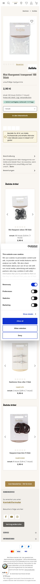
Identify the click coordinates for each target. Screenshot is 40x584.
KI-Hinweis (6, 576)
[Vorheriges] (7, 214)
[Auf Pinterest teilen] (13, 128)
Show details (28, 314)
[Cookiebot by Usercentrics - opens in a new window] (28, 246)
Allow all (20, 321)
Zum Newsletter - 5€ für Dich (20, 484)
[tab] (19, 161)
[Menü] (3, 3)
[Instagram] (17, 517)
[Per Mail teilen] (17, 128)
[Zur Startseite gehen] (15, 3)
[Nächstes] (32, 214)
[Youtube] (11, 517)
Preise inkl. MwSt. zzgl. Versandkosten (17, 97)
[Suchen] (8, 3)
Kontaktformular (12, 502)
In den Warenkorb (20, 116)
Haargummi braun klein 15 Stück (20, 453)
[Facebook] (6, 517)
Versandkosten (29, 570)
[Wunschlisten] (26, 3)
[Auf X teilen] (9, 128)
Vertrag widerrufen (14, 524)
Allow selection (20, 328)
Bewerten (20, 64)
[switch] (34, 291)
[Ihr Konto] (31, 3)
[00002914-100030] (20, 38)
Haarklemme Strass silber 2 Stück (20, 382)
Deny (20, 335)
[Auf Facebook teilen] (5, 128)
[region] (20, 38)
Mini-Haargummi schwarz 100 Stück (20, 230)
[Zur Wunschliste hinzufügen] (31, 21)
